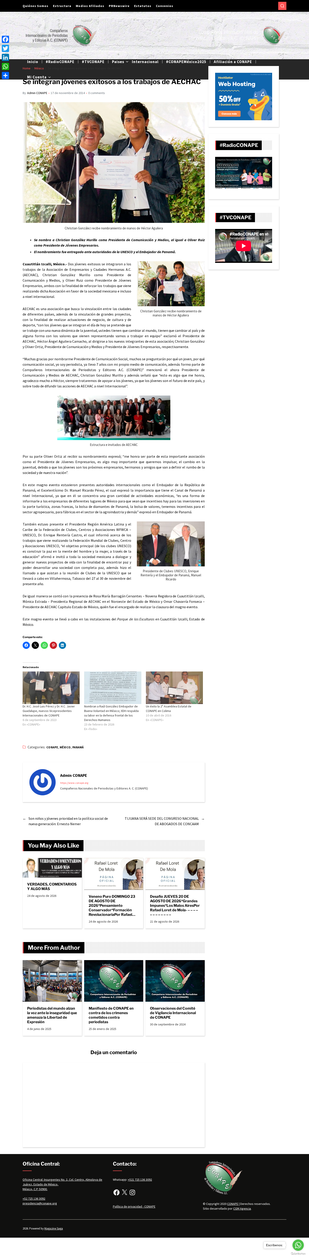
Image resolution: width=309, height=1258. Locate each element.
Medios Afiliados (90, 6)
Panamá (78, 747)
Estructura (62, 6)
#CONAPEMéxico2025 (186, 61)
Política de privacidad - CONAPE (134, 1206)
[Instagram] (132, 1192)
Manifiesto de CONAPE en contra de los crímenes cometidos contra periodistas (111, 1015)
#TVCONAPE (93, 61)
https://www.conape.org (74, 782)
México (65, 747)
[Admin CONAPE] (42, 782)
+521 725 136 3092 (140, 1180)
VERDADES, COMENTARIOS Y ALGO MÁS (52, 886)
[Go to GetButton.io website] (298, 1253)
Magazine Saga (53, 1228)
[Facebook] (116, 1192)
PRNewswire (119, 6)
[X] (124, 1192)
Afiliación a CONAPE (233, 61)
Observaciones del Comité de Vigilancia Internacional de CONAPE (173, 1013)
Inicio (32, 61)
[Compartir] (5, 75)
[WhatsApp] (5, 66)
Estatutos (142, 6)
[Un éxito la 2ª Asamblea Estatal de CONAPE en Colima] (174, 687)
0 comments (96, 93)
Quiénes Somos (35, 6)
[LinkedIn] (5, 57)
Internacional (145, 61)
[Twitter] (5, 48)
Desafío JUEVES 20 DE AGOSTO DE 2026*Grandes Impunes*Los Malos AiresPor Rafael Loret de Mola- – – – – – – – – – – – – (175, 905)
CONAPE (52, 747)
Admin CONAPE (37, 93)
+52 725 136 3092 (34, 1199)
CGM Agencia (242, 1208)
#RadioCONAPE (60, 61)
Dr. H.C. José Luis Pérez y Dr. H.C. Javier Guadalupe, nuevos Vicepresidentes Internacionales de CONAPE (49, 710)
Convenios (164, 6)
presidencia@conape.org (40, 1203)
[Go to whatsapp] (298, 1245)
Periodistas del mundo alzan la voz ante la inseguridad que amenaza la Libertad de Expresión (52, 1015)
